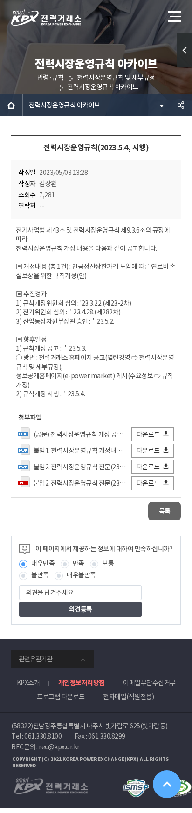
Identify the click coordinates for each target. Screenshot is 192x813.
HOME (11, 105)
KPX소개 (28, 683)
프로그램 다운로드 (61, 697)
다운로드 (148, 434)
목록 (165, 511)
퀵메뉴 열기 (184, 50)
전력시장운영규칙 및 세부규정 (116, 77)
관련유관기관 (35, 659)
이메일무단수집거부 (149, 683)
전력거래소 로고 (46, 17)
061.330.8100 (43, 736)
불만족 (40, 575)
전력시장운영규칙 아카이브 (102, 87)
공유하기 (181, 105)
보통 (108, 563)
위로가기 (167, 784)
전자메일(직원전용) (128, 697)
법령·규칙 (50, 77)
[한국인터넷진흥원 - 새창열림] (136, 783)
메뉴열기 (173, 16)
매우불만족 (81, 575)
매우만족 (43, 563)
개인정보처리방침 (81, 683)
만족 (78, 563)
